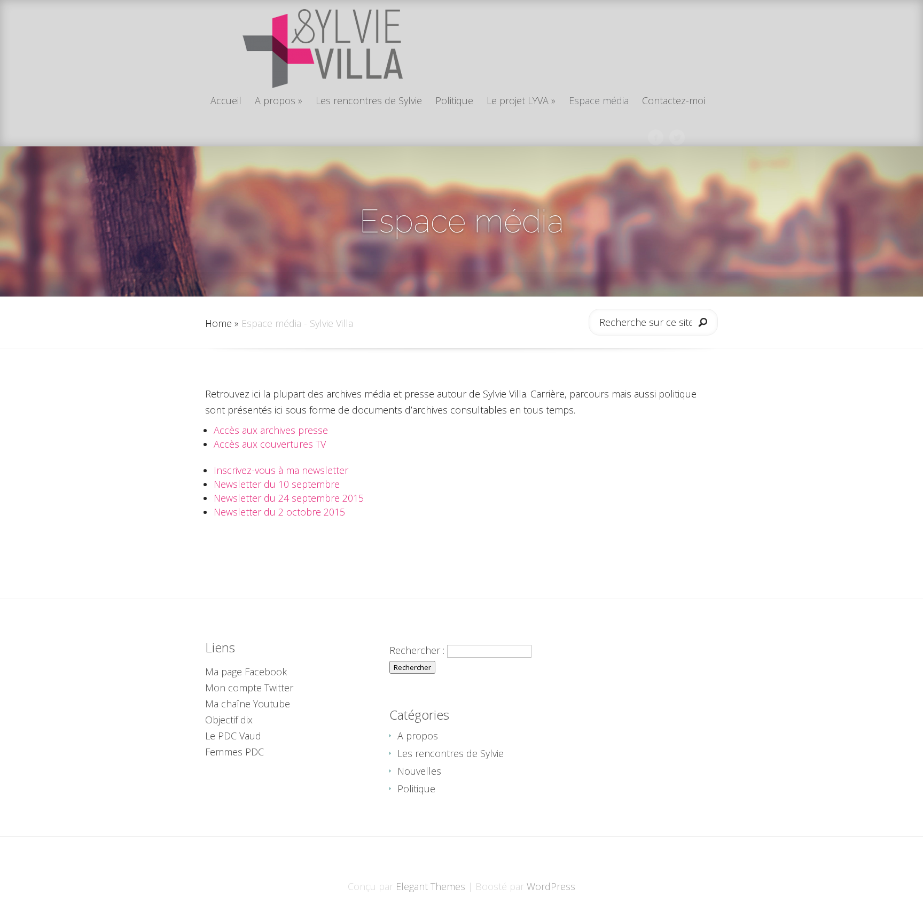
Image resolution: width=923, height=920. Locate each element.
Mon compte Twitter (249, 687)
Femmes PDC (234, 751)
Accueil (225, 101)
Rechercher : (416, 650)
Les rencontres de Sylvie (369, 101)
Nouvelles (419, 771)
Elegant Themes (430, 886)
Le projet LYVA (521, 101)
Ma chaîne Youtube (247, 703)
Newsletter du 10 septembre (277, 484)
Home (218, 323)
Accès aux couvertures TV (270, 444)
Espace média (599, 101)
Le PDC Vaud (233, 735)
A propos (278, 101)
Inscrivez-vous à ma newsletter (281, 470)
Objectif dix (229, 719)
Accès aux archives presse (271, 430)
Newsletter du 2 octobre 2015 (279, 511)
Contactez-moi (673, 101)
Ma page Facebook (246, 671)
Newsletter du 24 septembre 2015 (289, 498)
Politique (454, 101)
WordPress (551, 886)
